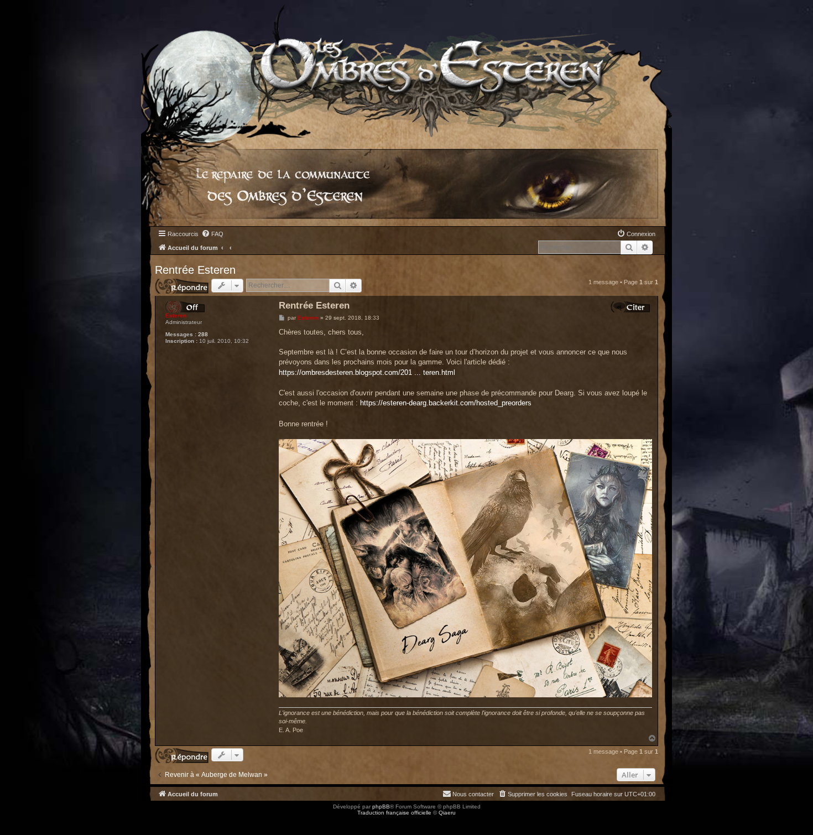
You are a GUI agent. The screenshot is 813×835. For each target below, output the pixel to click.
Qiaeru (447, 813)
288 (203, 334)
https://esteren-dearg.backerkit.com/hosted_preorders (445, 403)
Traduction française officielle (394, 813)
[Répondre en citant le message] (630, 306)
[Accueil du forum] (406, 69)
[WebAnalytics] (22, 822)
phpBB (381, 806)
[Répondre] (182, 286)
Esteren (175, 315)
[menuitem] (212, 234)
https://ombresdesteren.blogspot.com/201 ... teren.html (367, 372)
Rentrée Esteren (195, 270)
